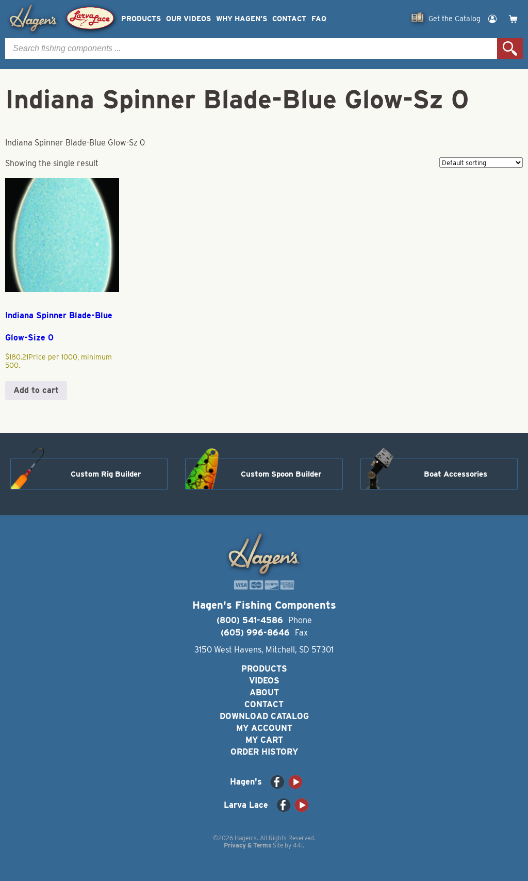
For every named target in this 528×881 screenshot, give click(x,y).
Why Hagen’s (241, 19)
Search (510, 48)
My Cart (264, 740)
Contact (289, 19)
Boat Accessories (455, 474)
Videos (264, 681)
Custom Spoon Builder (281, 474)
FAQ (318, 19)
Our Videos (188, 19)
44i (298, 845)
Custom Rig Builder (106, 474)
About (264, 692)
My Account (264, 728)
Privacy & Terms (247, 845)
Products (141, 19)
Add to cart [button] (36, 390)
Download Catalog (264, 716)
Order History (264, 752)
